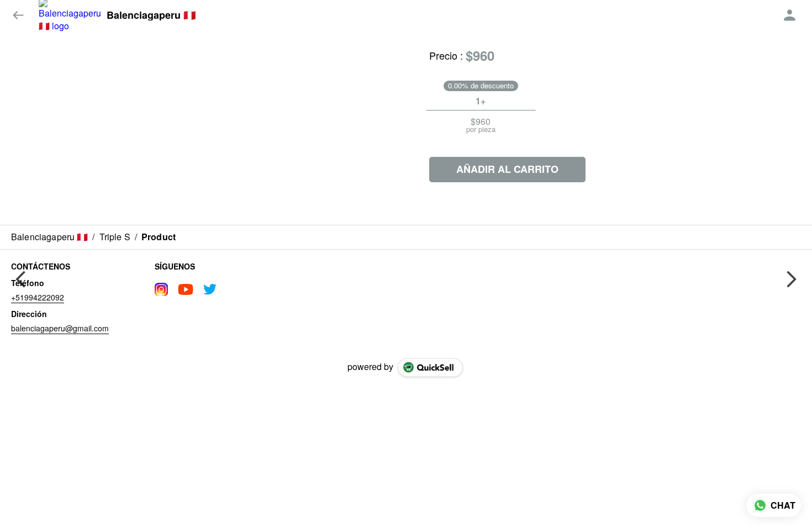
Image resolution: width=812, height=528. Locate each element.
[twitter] (210, 289)
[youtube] (185, 289)
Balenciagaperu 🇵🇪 (151, 15)
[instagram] (161, 289)
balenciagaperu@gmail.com (60, 328)
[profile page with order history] (790, 15)
